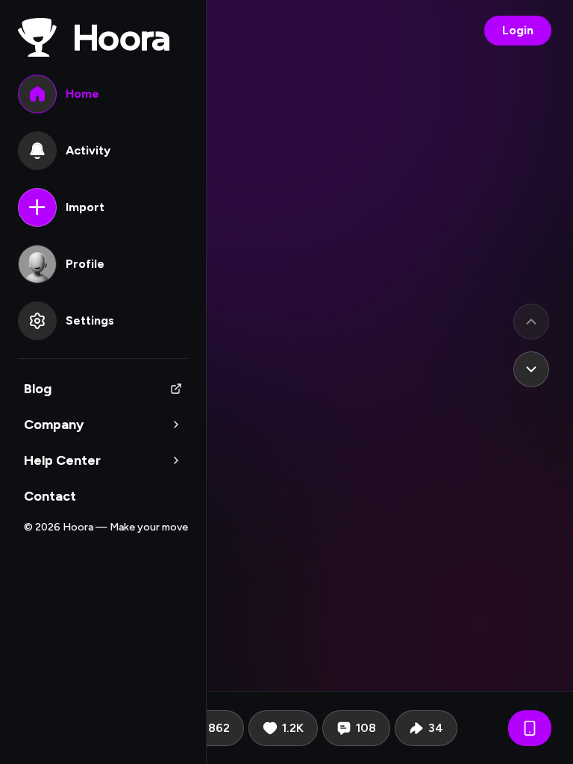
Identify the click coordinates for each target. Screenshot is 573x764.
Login (517, 30)
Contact (50, 496)
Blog (37, 389)
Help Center (62, 460)
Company (54, 424)
